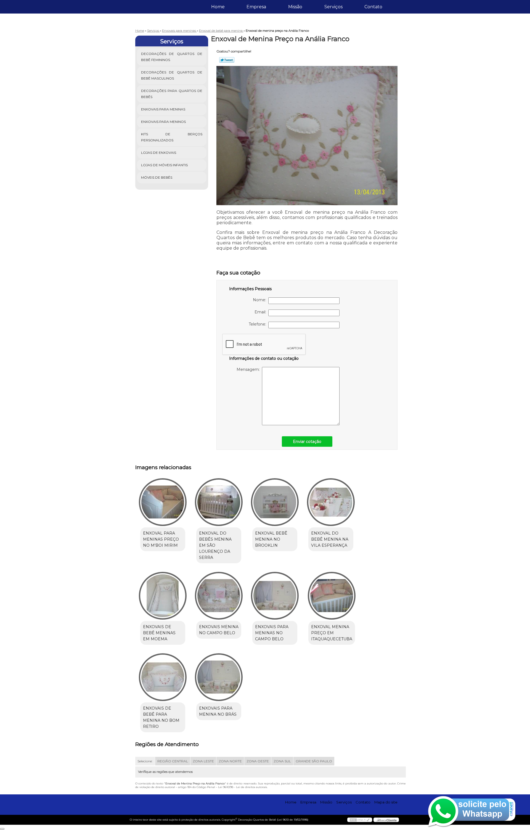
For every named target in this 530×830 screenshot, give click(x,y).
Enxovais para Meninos (163, 122)
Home (218, 6)
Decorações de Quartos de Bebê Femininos (172, 57)
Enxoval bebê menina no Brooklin (271, 539)
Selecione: (145, 761)
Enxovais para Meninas (163, 109)
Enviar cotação (307, 441)
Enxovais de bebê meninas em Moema (159, 632)
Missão (295, 6)
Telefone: (258, 324)
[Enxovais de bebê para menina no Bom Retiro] (163, 677)
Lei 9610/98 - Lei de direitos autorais (242, 787)
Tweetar (226, 60)
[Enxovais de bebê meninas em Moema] (163, 596)
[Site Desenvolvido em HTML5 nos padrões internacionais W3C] (359, 820)
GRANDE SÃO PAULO (314, 761)
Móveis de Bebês (156, 177)
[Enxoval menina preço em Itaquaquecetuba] (331, 596)
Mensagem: (249, 369)
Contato (373, 6)
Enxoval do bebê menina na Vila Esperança (329, 539)
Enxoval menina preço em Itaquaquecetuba (331, 632)
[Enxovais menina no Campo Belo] (219, 596)
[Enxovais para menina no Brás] (219, 677)
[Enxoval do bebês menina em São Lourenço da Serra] (219, 502)
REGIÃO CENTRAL (172, 761)
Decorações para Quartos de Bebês (172, 94)
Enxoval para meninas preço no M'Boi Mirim (161, 539)
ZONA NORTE (230, 761)
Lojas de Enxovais (158, 152)
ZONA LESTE (203, 761)
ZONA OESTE (258, 761)
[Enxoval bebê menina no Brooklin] (275, 502)
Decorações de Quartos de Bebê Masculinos (172, 75)
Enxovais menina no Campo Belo (219, 629)
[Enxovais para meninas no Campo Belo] (275, 596)
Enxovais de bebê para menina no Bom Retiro (161, 717)
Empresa (256, 6)
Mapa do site (386, 802)
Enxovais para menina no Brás (218, 711)
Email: (261, 312)
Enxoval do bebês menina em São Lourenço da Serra (215, 545)
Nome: (260, 299)
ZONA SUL (282, 761)
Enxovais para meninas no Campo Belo (271, 632)
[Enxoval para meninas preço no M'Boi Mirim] (163, 502)
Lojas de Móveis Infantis (164, 165)
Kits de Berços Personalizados (172, 137)
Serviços (333, 6)
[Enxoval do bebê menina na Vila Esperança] (331, 502)
